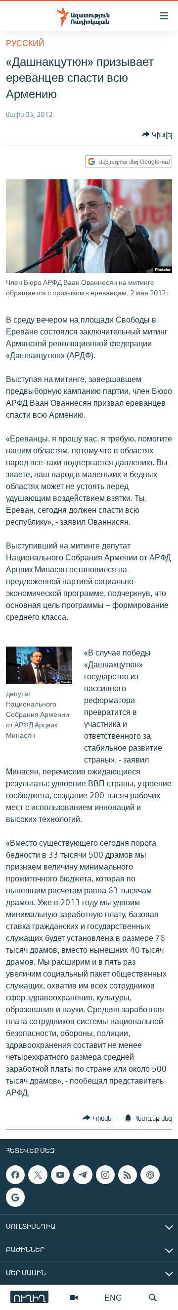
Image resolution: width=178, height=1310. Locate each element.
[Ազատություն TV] (74, 1297)
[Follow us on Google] (15, 1197)
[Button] (157, 134)
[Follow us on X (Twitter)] (37, 1174)
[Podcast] (149, 1174)
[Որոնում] (153, 1297)
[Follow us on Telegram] (82, 1174)
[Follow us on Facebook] (15, 1174)
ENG (113, 1297)
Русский (25, 43)
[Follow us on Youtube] (60, 1174)
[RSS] (127, 1174)
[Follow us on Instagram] (105, 1174)
